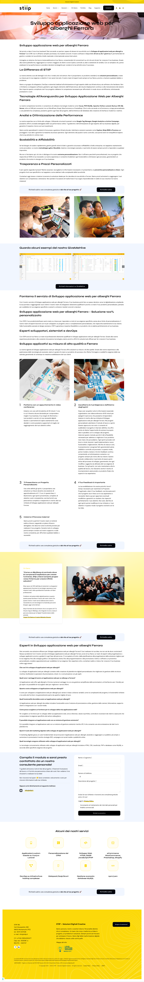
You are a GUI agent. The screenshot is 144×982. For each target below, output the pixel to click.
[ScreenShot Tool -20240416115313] (46, 266)
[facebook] (116, 8)
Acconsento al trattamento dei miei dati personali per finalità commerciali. (98, 806)
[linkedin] (120, 8)
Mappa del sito (61, 942)
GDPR (103, 965)
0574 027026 (21, 932)
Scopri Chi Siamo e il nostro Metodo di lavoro (37, 617)
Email (80, 766)
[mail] (123, 8)
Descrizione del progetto (87, 781)
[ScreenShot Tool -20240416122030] (98, 266)
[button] (21, 266)
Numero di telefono (85, 773)
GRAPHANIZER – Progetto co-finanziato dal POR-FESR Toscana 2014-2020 (31, 963)
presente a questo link (29, 960)
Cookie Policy (86, 965)
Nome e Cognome (85, 758)
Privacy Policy (89, 801)
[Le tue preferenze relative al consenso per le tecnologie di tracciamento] (2, 979)
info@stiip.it (29, 790)
